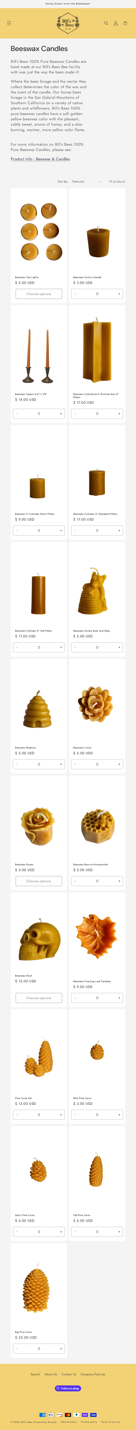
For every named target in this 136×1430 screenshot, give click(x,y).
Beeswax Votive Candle (87, 277)
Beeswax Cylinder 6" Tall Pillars (33, 630)
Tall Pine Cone (81, 1215)
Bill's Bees (27, 1422)
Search (35, 1374)
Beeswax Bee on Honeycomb (90, 864)
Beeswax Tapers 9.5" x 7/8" (31, 394)
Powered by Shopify (45, 1422)
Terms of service (110, 1422)
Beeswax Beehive (25, 747)
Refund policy (69, 1422)
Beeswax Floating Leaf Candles (92, 981)
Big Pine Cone (23, 1332)
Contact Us (69, 1374)
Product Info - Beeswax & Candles (40, 159)
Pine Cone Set (23, 1098)
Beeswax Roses (24, 864)
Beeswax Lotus (82, 747)
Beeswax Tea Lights (27, 277)
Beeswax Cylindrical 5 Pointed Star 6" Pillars (96, 396)
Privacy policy (89, 1422)
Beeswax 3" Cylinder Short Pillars (35, 513)
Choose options (39, 293)
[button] (9, 23)
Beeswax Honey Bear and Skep (91, 630)
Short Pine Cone (24, 1215)
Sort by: (63, 181)
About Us (51, 1374)
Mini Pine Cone (82, 1098)
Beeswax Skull (23, 975)
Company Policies (93, 1374)
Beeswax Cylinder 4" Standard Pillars (95, 513)
